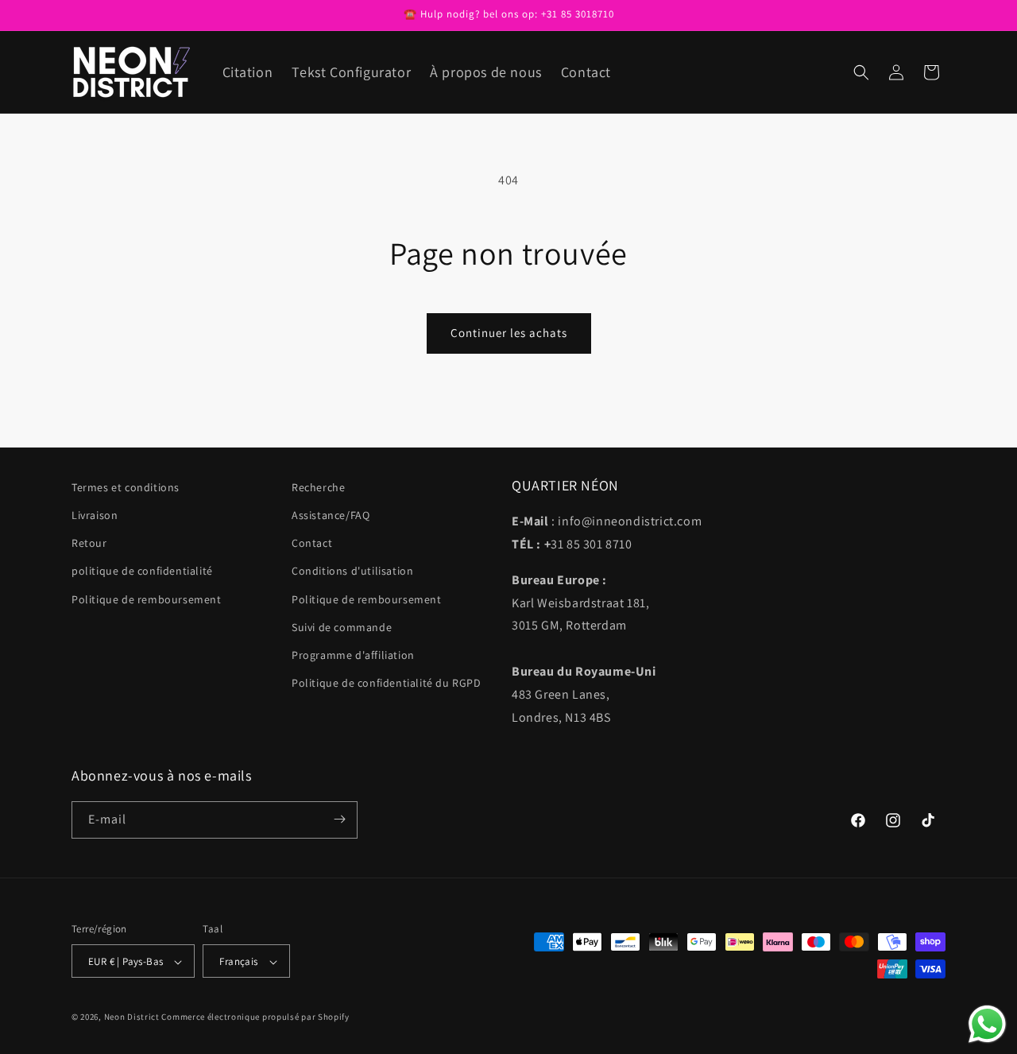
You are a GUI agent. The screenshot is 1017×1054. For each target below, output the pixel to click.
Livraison (95, 515)
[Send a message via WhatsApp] (987, 1024)
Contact (312, 544)
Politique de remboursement (147, 599)
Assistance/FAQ (330, 515)
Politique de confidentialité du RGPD (386, 683)
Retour (89, 544)
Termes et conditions (126, 487)
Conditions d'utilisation (352, 571)
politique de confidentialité (142, 571)
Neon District (133, 1017)
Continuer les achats (508, 332)
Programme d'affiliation (353, 655)
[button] (861, 72)
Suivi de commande (342, 627)
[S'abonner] (339, 819)
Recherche (318, 487)
